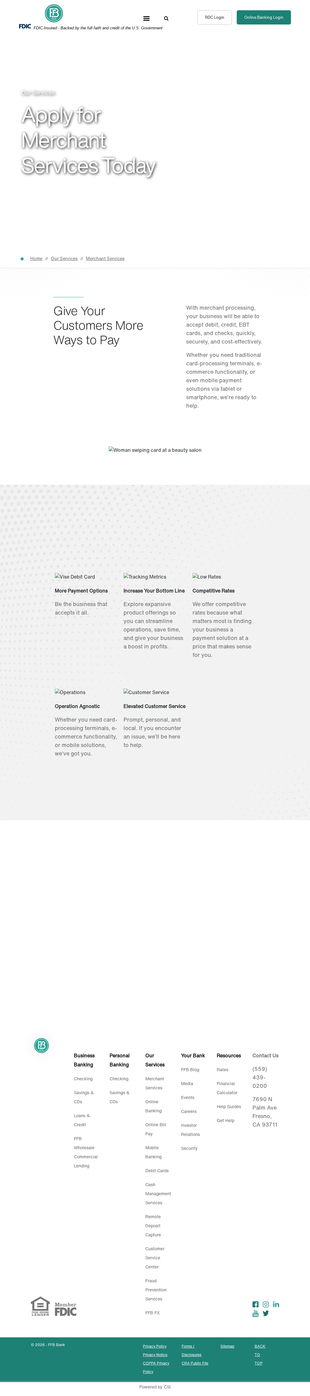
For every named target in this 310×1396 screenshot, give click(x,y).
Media (187, 1083)
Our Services (64, 258)
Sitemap (227, 1346)
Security (189, 1148)
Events (187, 1097)
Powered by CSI (155, 1387)
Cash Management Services (158, 1193)
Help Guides (229, 1106)
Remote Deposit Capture (153, 1225)
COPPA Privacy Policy (156, 1367)
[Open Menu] (146, 18)
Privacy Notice (155, 1354)
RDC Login (214, 17)
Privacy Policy (155, 1346)
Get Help (225, 1120)
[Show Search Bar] (166, 18)
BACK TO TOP (260, 1355)
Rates (222, 1069)
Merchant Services (105, 258)
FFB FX (152, 1313)
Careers (188, 1111)
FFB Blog (190, 1069)
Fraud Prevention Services (156, 1289)
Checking (83, 1078)
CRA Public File (195, 1363)
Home (36, 258)
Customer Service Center (154, 1257)
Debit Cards (157, 1170)
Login (263, 17)
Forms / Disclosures (191, 1350)
